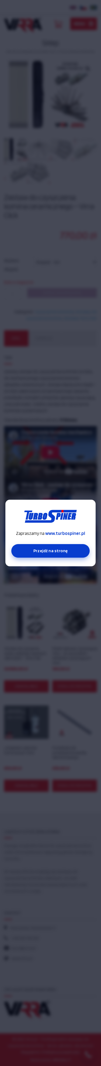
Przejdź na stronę (50, 550)
